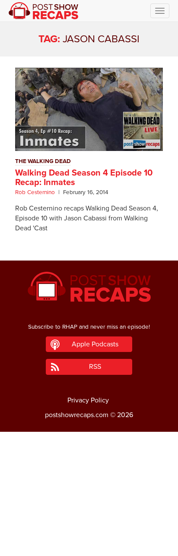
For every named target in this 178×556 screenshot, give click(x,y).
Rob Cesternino (35, 192)
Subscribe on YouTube (89, 525)
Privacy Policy (88, 400)
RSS (95, 366)
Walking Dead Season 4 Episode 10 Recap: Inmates (84, 178)
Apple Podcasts (95, 344)
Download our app (89, 544)
